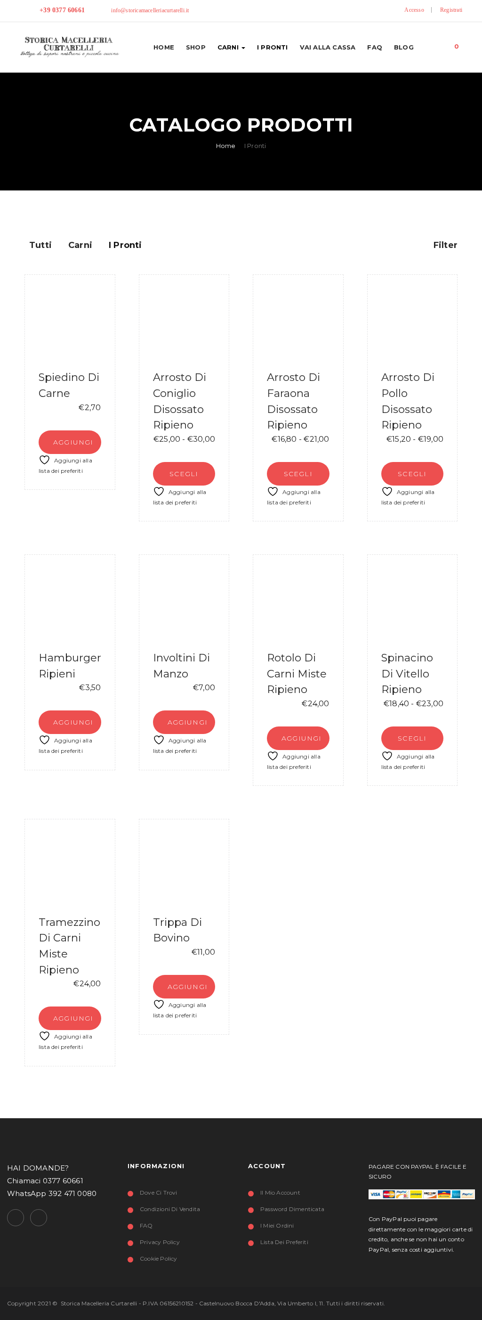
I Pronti (272, 47)
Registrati (451, 10)
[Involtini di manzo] (184, 599)
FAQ (374, 47)
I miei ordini (277, 1225)
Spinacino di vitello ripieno (407, 673)
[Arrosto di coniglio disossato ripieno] (184, 319)
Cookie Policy (158, 1258)
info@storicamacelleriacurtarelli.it (150, 10)
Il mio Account (280, 1192)
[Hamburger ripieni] (69, 599)
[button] (456, 44)
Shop (196, 47)
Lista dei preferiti (284, 1242)
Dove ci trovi (158, 1192)
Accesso (414, 10)
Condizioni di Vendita (170, 1209)
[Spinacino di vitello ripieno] (412, 599)
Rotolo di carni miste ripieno (297, 673)
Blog (404, 47)
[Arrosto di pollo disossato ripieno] (412, 319)
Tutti (40, 245)
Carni (229, 47)
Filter (444, 245)
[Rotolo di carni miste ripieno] (298, 599)
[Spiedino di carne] (69, 319)
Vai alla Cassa (328, 47)
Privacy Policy (160, 1242)
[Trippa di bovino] (184, 864)
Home (163, 47)
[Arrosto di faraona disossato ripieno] (298, 319)
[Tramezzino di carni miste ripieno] (69, 864)
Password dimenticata (292, 1209)
